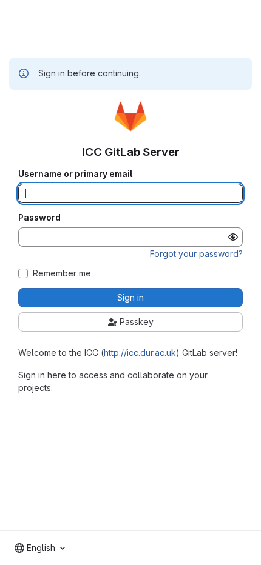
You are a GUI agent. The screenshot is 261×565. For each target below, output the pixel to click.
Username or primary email (75, 174)
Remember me (62, 273)
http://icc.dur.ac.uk (140, 352)
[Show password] (233, 237)
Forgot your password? (196, 254)
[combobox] (39, 548)
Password (39, 217)
